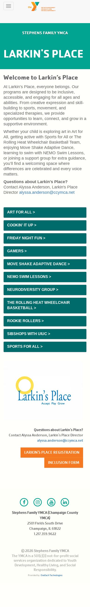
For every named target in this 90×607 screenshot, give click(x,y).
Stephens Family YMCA (45, 32)
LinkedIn (65, 502)
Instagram (37, 502)
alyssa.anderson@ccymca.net (47, 192)
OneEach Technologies (51, 575)
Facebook (24, 502)
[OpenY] (51, 6)
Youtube (51, 502)
